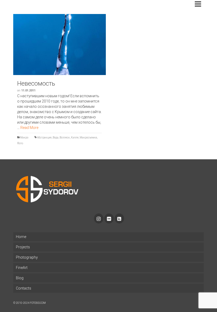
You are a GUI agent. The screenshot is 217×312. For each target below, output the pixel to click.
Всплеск (65, 137)
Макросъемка (88, 137)
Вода (55, 137)
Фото (20, 143)
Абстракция (44, 137)
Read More (29, 127)
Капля (75, 137)
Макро (24, 137)
